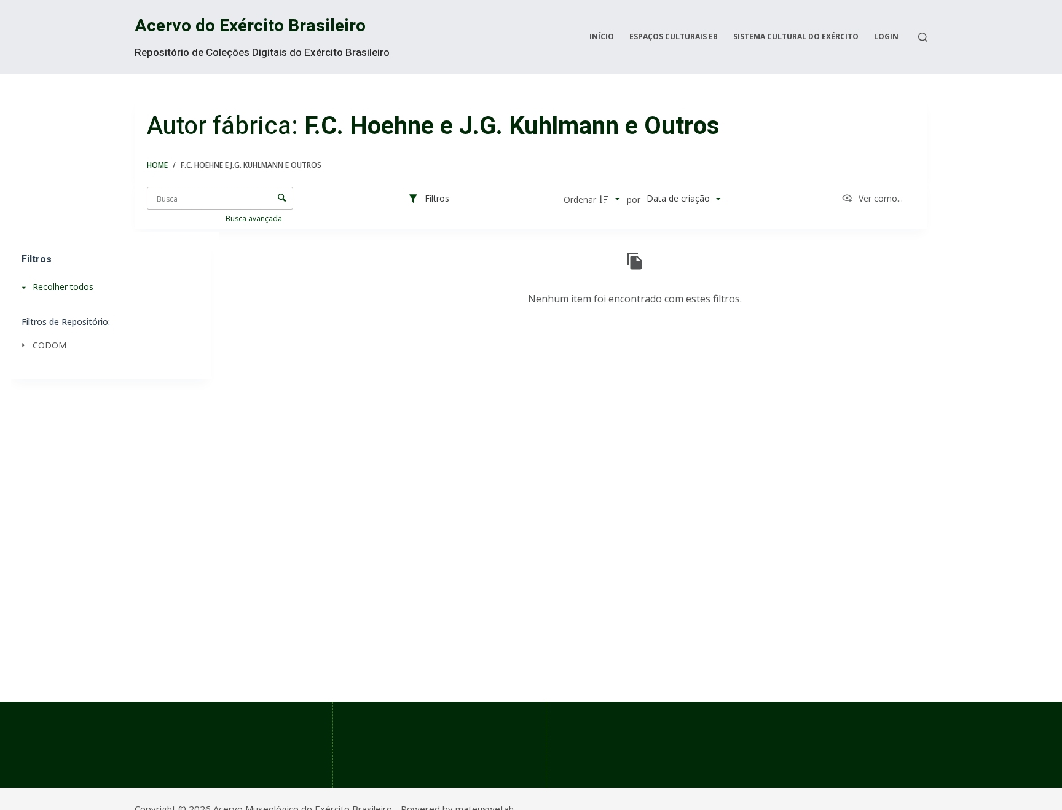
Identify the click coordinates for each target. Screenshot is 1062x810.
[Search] (922, 37)
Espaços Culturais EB (673, 36)
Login (886, 36)
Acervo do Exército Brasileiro (250, 26)
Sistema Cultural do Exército (796, 36)
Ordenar (580, 199)
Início (601, 36)
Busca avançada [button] (255, 218)
